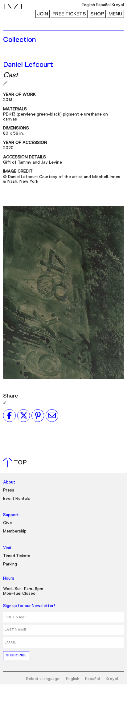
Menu (115, 13)
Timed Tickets (16, 556)
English (72, 679)
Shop (97, 13)
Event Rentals (16, 499)
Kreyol (112, 679)
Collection (19, 39)
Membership (15, 531)
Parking (10, 564)
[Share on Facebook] (9, 415)
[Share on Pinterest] (38, 415)
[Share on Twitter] (24, 415)
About (9, 482)
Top (16, 462)
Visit (7, 548)
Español (92, 679)
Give (7, 523)
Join (42, 13)
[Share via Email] (52, 415)
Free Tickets (69, 13)
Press (8, 490)
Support (11, 515)
